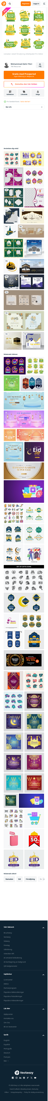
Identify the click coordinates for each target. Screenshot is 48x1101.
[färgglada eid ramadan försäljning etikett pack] (11, 158)
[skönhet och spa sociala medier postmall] (17, 288)
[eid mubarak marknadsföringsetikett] (15, 477)
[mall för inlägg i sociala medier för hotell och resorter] (23, 393)
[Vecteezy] (3, 3)
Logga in (36, 4)
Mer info (9, 107)
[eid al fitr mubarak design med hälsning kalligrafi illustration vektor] (11, 359)
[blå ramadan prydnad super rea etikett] (23, 827)
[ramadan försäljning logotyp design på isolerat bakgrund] (11, 846)
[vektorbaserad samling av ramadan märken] (13, 718)
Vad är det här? (25, 102)
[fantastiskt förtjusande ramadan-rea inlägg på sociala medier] (32, 252)
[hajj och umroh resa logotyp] (31, 323)
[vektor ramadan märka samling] (15, 513)
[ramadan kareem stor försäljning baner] (23, 922)
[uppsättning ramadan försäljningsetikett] (13, 213)
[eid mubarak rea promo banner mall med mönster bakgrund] (17, 578)
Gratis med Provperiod (24, 75)
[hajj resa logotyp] (35, 271)
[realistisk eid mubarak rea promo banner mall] (23, 549)
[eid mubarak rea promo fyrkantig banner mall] (30, 495)
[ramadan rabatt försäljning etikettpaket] (12, 496)
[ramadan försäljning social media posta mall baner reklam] (13, 193)
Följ (40, 66)
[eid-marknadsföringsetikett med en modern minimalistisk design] (16, 862)
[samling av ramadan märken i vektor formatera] (13, 697)
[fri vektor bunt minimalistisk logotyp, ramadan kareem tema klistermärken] (13, 677)
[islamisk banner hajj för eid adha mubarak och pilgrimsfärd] (16, 343)
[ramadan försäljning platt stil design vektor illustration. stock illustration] (13, 779)
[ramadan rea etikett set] (16, 175)
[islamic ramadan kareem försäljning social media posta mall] (13, 254)
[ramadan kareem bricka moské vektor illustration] (13, 901)
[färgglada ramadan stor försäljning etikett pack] (13, 983)
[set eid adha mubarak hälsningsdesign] (23, 414)
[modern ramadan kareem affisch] (13, 942)
